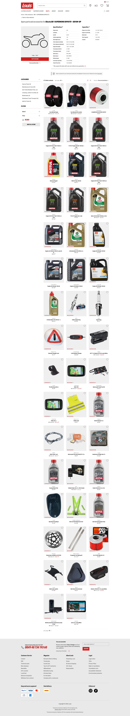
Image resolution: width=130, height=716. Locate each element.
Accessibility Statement (95, 671)
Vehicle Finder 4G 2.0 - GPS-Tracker (76, 488)
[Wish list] (101, 5)
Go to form (100, 73)
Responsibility (70, 668)
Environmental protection (95, 673)
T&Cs (90, 661)
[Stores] (90, 5)
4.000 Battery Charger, (76, 353)
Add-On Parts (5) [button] (26, 101)
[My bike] (96, 5)
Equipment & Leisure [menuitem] (38, 11)
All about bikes (47, 673)
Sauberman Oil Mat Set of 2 (98, 454)
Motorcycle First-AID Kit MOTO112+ (76, 454)
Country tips (47, 663)
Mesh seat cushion (53, 589)
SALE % (27, 119)
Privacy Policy (92, 663)
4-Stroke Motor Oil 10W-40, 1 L (54, 319)
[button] (106, 1)
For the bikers (47, 675)
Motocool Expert (54, 180)
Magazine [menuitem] (60, 11)
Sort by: (96, 80)
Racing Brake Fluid (53, 488)
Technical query (25, 663)
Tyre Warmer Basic (53, 112)
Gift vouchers (24, 671)
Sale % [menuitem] (47, 11)
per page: (57, 80)
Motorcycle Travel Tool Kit (99, 387)
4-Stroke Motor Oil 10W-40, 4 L (76, 251)
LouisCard (23, 673)
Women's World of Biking (50, 659)
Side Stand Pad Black (54, 521)
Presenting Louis (70, 659)
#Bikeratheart (47, 668)
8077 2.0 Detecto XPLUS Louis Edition (99, 353)
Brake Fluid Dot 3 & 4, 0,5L (99, 488)
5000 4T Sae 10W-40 (76, 180)
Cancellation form (93, 668)
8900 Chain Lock (54, 454)
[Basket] (107, 5)
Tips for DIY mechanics (50, 666)
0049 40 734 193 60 (36, 647)
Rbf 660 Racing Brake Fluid (99, 521)
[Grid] (88, 80)
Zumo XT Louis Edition (76, 622)
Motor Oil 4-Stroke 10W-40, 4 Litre (99, 216)
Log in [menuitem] (107, 11)
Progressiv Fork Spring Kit (76, 555)
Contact (23, 659)
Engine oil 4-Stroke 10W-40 (53, 286)
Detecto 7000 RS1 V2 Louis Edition (99, 589)
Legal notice (92, 659)
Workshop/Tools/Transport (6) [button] (30, 98)
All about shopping (71, 663)
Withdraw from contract (27, 678)
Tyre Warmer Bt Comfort (76, 112)
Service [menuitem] (67, 11)
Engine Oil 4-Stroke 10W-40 (99, 251)
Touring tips (47, 661)
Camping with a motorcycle (51, 678)
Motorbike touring (48, 671)
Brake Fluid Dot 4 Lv (98, 420)
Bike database (25, 666)
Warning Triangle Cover (53, 353)
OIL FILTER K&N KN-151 (98, 555)
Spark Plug (98, 319)
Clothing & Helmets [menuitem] (26, 11)
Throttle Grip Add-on (53, 387)
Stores (68, 661)
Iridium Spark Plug (76, 319)
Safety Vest (76, 420)
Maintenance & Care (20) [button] (28, 87)
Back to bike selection (28, 17)
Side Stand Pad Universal (76, 589)
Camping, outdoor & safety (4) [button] (30, 92)
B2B (22, 661)
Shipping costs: (58, 709)
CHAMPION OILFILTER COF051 (98, 112)
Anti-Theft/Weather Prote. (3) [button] (30, 90)
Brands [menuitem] (54, 11)
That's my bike (34, 59)
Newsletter (24, 668)
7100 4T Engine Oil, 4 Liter (76, 216)
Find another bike (33, 63)
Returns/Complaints (26, 675)
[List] (90, 80)
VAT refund (69, 666)
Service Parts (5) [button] (26, 84)
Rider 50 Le (53, 420)
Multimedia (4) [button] (26, 95)
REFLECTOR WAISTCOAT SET (76, 521)
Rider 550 (76, 387)
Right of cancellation (94, 666)
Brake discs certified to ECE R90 (53, 555)
